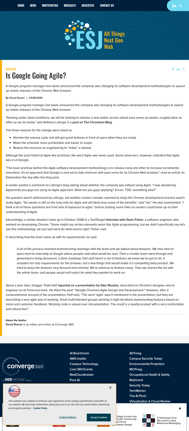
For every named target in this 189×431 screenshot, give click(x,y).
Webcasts (70, 6)
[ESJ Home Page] (8, 6)
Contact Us (107, 6)
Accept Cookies (98, 417)
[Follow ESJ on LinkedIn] (174, 6)
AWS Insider (78, 358)
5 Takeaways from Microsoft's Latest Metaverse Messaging (169, 420)
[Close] (110, 387)
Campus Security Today (145, 358)
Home (21, 6)
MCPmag (135, 369)
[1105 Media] (17, 380)
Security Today (139, 385)
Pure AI (75, 380)
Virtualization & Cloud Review (149, 401)
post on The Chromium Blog (92, 122)
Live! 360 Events (81, 369)
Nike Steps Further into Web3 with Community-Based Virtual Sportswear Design (124, 420)
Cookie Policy (40, 408)
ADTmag (135, 353)
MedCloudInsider (82, 374)
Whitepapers (50, 6)
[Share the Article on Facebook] (172, 69)
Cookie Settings (67, 417)
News (33, 6)
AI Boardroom (79, 353)
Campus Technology (84, 364)
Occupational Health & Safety (149, 374)
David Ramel (17, 98)
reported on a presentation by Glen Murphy (88, 285)
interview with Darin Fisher (124, 219)
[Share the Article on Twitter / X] (183, 69)
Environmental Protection (147, 364)
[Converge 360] (22, 367)
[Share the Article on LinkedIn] (177, 69)
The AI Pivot (137, 396)
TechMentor (137, 390)
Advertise (88, 6)
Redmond (136, 380)
